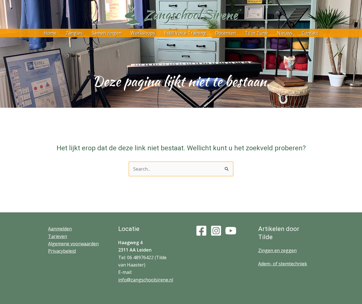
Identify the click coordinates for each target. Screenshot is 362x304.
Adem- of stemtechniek (282, 264)
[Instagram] (216, 230)
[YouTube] (230, 230)
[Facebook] (201, 230)
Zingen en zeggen (277, 250)
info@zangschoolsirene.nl (145, 280)
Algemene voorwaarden (73, 244)
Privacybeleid (62, 251)
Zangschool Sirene (190, 14)
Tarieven (57, 236)
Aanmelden (60, 229)
